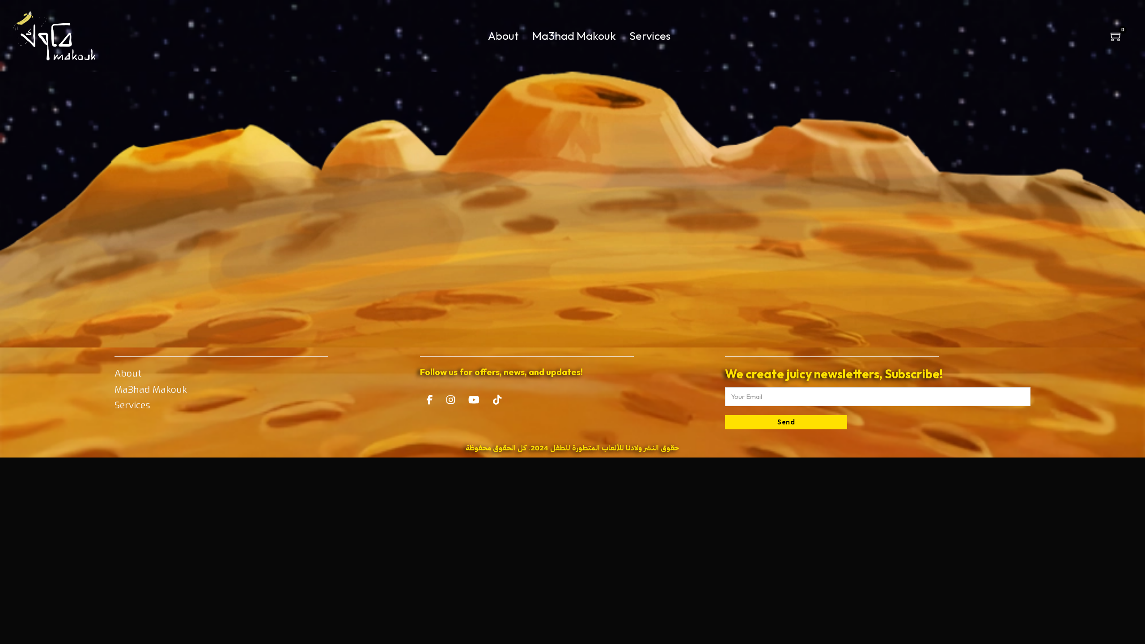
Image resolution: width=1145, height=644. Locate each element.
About (503, 36)
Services (649, 36)
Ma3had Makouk (574, 36)
